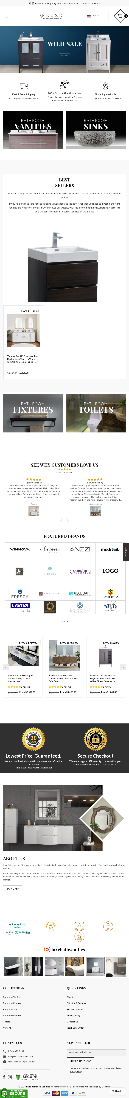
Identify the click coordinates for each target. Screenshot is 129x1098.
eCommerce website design (86, 1086)
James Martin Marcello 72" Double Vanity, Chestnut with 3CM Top (63, 678)
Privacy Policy (73, 1015)
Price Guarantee (75, 1009)
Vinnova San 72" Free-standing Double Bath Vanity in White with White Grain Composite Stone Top (22, 360)
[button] (6, 16)
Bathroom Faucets (12, 1003)
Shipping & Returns (76, 1003)
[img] (64, 469)
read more (13, 889)
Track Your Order (75, 1027)
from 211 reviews (64, 472)
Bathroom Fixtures (12, 1015)
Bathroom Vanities (12, 997)
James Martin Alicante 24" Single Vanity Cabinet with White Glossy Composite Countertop (103, 679)
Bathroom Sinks (11, 1009)
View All (7, 1027)
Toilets (6, 1021)
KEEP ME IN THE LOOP (80, 1061)
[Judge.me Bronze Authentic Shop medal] (79, 926)
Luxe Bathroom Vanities (38, 1086)
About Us (71, 997)
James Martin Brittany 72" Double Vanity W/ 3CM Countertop (21, 678)
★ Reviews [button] (126, 552)
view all (65, 621)
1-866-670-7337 (16, 1051)
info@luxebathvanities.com (20, 1056)
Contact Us (72, 1021)
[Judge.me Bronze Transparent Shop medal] (108, 926)
